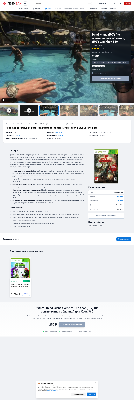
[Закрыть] (96, 383)
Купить (26, 294)
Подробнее (55, 390)
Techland (60, 135)
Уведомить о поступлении (110, 78)
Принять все (91, 394)
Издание (94, 59)
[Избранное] (115, 3)
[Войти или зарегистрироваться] (110, 3)
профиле (49, 390)
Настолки (104, 8)
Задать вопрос (124, 239)
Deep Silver (58, 132)
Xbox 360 (16, 124)
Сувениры (113, 8)
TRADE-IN (127, 3)
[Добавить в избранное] (28, 258)
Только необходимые (78, 394)
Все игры (59, 8)
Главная (8, 124)
